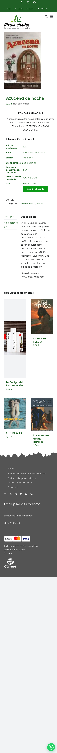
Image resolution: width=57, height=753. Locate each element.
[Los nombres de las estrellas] (42, 414)
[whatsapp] (21, 494)
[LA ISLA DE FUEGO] (42, 316)
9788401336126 (31, 183)
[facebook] (5, 494)
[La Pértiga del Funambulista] (15, 338)
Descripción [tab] (10, 216)
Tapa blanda (29, 162)
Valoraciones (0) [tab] (10, 224)
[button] (51, 747)
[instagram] (16, 494)
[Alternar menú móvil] (51, 16)
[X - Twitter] (10, 494)
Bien (25, 169)
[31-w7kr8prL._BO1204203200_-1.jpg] (28, 60)
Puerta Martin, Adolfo (34, 152)
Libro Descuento (27, 203)
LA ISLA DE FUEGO (39, 340)
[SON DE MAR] (15, 413)
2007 (25, 146)
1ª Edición (28, 157)
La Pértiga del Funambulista (14, 384)
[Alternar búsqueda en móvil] (46, 16)
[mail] (26, 494)
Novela (40, 203)
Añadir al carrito (35, 189)
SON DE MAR (14, 433)
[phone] (31, 494)
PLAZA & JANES (31, 177)
